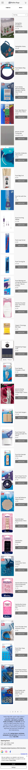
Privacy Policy (12, 760)
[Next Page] (21, 711)
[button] (26, 2)
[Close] (26, 757)
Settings (13, 767)
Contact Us (24, 754)
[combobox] (19, 14)
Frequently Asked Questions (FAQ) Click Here (13, 748)
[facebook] (10, 751)
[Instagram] (6, 751)
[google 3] (2, 751)
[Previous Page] (7, 711)
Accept (13, 764)
